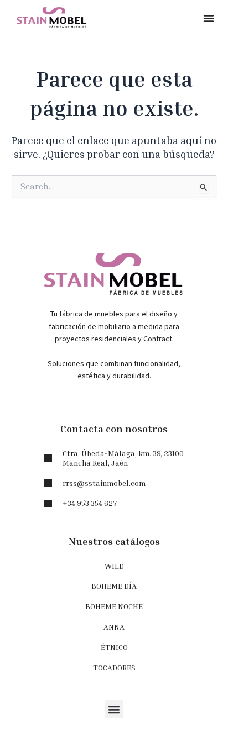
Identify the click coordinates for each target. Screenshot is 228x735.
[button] (208, 18)
